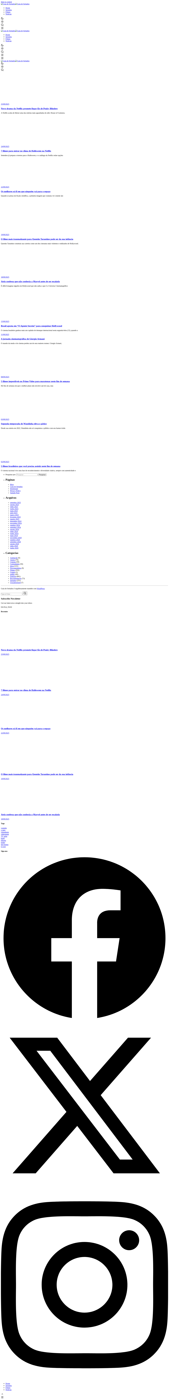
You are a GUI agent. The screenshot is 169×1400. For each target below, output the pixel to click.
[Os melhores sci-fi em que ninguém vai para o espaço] (84, 171)
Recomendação (15, 578)
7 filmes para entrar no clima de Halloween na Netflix (26, 151)
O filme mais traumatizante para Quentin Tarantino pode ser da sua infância (37, 239)
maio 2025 (14, 511)
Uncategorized (15, 583)
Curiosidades (15, 564)
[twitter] (84, 1188)
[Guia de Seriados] (8, 4)
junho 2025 (14, 509)
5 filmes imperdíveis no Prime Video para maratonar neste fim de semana (35, 381)
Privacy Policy (15, 491)
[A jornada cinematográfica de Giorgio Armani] (84, 332)
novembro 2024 (16, 523)
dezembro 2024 (15, 521)
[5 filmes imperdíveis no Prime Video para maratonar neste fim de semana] (84, 360)
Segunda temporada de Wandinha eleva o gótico (24, 424)
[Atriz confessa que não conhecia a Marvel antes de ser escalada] (84, 260)
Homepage (14, 489)
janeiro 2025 (14, 519)
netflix (12, 574)
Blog (12, 485)
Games (12, 572)
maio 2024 (14, 536)
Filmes (12, 570)
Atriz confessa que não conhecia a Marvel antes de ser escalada (30, 281)
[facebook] (84, 1021)
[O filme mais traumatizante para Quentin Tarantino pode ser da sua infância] (84, 215)
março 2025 (14, 515)
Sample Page (15, 493)
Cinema (13, 562)
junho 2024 (14, 534)
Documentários (15, 568)
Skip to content (6, 2)
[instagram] (84, 1380)
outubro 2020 (15, 540)
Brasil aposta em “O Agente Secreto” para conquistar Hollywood (31, 326)
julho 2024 (14, 531)
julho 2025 (14, 507)
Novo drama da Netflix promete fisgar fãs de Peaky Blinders (29, 108)
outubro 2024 (15, 525)
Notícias (13, 576)
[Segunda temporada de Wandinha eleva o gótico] (84, 402)
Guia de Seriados (16, 487)
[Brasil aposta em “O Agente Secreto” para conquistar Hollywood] (84, 303)
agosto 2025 (14, 505)
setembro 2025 (15, 503)
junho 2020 (14, 548)
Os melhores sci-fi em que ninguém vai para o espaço (25, 191)
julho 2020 (14, 546)
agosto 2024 (14, 529)
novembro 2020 (16, 538)
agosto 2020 (14, 544)
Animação (14, 558)
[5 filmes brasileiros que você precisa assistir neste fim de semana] (84, 445)
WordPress (41, 589)
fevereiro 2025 (15, 517)
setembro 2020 (15, 542)
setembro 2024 (15, 527)
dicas (12, 566)
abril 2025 (13, 513)
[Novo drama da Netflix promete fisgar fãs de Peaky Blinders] (84, 87)
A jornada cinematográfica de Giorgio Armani (23, 339)
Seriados (13, 581)
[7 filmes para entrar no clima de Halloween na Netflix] (84, 129)
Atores (12, 560)
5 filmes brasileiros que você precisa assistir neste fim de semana (30, 466)
